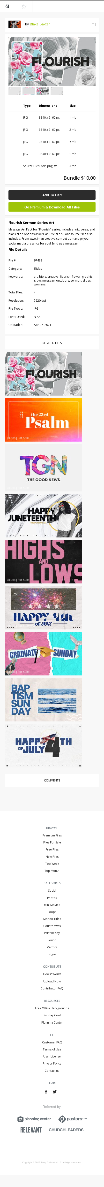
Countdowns (52, 926)
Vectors (52, 947)
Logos (52, 954)
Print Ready (52, 933)
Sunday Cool (52, 1015)
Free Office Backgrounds (52, 1008)
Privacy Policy (52, 1063)
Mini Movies (52, 905)
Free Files (52, 849)
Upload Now (52, 981)
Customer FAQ (52, 1042)
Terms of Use (52, 1049)
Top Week (52, 864)
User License (52, 1056)
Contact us (52, 1071)
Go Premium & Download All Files (52, 207)
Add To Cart (52, 194)
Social (52, 890)
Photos (52, 898)
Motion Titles (52, 919)
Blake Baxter (40, 24)
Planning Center (52, 1022)
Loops (52, 912)
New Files (52, 857)
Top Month (52, 871)
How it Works (52, 974)
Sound (52, 940)
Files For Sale (52, 842)
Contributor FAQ (52, 988)
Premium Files (52, 835)
